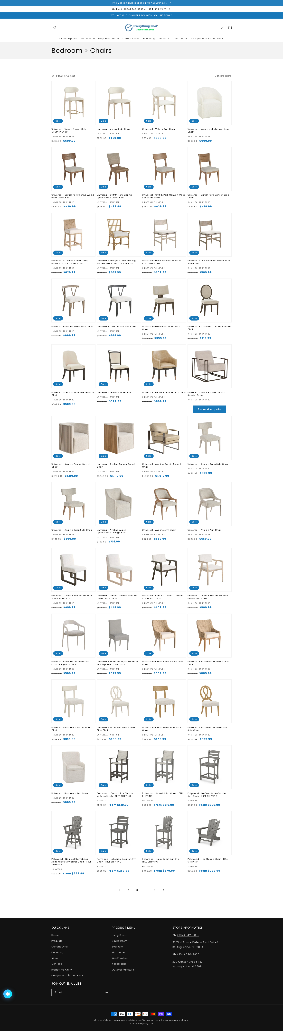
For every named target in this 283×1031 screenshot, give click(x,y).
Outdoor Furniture (123, 969)
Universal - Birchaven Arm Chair (69, 793)
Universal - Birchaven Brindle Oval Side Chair (207, 729)
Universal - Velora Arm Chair (158, 129)
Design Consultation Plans (67, 975)
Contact (56, 963)
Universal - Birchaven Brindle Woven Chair (208, 663)
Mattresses (118, 952)
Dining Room (119, 941)
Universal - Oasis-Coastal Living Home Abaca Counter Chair (69, 262)
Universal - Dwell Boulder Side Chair (72, 326)
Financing (57, 952)
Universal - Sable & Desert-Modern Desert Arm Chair (208, 597)
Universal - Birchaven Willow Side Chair (70, 729)
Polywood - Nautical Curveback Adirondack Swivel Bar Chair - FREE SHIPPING (71, 862)
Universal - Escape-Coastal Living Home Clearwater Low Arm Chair (116, 262)
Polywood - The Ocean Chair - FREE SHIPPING (208, 860)
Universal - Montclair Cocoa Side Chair (161, 328)
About (55, 958)
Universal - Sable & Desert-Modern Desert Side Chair (117, 597)
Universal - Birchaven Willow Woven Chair (162, 663)
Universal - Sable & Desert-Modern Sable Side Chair (71, 597)
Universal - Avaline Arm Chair (159, 530)
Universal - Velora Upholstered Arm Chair (208, 130)
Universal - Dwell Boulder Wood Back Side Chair (209, 262)
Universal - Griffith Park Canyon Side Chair (208, 196)
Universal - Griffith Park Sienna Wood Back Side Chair (72, 196)
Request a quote (209, 409)
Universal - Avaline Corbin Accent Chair (161, 465)
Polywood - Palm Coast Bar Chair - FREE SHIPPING (162, 860)
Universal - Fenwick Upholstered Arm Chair (72, 394)
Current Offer (59, 946)
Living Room (119, 935)
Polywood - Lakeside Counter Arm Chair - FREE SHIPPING (116, 860)
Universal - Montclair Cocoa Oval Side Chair (209, 328)
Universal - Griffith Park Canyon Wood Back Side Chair (164, 196)
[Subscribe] (106, 992)
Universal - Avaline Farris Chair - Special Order (206, 394)
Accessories (119, 963)
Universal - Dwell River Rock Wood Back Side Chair (162, 262)
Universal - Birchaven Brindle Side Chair (161, 729)
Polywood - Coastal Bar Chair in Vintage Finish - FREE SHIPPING (115, 795)
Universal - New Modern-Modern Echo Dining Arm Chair (70, 663)
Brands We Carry (61, 969)
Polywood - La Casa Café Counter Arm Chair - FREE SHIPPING (207, 795)
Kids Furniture (120, 958)
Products (56, 941)
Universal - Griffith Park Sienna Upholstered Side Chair (114, 196)
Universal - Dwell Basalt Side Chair (116, 326)
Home (55, 935)
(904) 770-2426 (188, 954)
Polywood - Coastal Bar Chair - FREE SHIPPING (163, 795)
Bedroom (117, 946)
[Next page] (163, 890)
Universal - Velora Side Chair (113, 129)
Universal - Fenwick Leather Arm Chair (164, 392)
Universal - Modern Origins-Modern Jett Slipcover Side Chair (117, 663)
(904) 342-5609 (188, 935)
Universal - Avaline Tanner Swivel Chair (70, 465)
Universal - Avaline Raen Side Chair (208, 464)
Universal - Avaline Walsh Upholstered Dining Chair (111, 531)
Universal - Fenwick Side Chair (114, 392)
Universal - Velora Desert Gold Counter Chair (69, 130)
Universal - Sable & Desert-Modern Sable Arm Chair (162, 597)
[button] (55, 27)
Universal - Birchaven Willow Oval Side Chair (116, 729)
